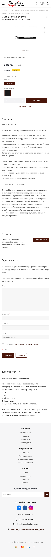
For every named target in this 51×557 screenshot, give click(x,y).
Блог (25, 473)
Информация (25, 448)
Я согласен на (22, 344)
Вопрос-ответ (25, 476)
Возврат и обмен (25, 463)
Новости (25, 436)
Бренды (25, 479)
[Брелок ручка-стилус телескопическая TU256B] (25, 38)
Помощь (25, 453)
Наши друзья (25, 443)
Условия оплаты (25, 456)
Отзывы (25, 483)
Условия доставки (25, 459)
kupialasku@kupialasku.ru (27, 524)
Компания (25, 428)
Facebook (25, 507)
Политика (25, 439)
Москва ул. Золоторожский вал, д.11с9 (27, 530)
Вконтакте (19, 507)
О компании (25, 433)
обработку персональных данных (26, 344)
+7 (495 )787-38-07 (27, 519)
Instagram (30, 507)
